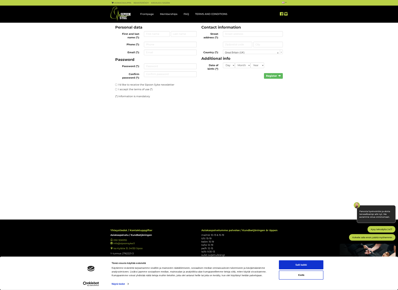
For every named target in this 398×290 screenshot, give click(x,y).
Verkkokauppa (122, 3)
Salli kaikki (301, 264)
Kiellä (301, 275)
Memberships (168, 14)
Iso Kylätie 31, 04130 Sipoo (128, 248)
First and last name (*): (130, 35)
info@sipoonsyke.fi (124, 243)
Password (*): (130, 66)
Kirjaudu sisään (160, 3)
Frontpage (147, 14)
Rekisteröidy (141, 3)
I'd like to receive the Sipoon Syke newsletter (146, 84)
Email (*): (133, 52)
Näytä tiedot (118, 284)
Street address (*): (211, 35)
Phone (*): (133, 44)
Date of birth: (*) (213, 67)
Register (271, 75)
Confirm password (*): (130, 76)
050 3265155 (120, 240)
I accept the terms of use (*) (135, 89)
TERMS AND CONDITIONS (211, 14)
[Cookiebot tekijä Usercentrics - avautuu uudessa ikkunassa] (91, 284)
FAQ (186, 14)
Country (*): (210, 52)
